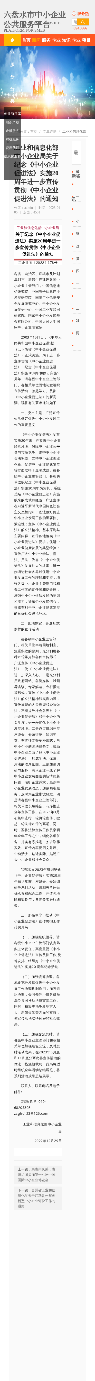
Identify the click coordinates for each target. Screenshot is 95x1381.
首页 (26, 40)
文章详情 (50, 131)
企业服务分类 (12, 70)
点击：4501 (31, 212)
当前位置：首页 (25, 131)
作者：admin (23, 208)
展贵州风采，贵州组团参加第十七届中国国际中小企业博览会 (36, 1175)
